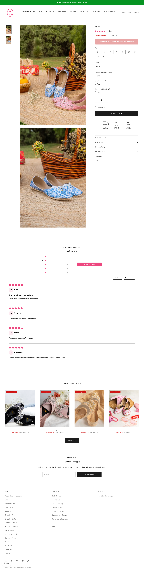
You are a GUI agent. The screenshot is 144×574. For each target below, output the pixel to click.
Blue (98, 67)
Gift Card (102, 14)
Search (111, 14)
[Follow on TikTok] (28, 561)
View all (72, 441)
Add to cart (116, 113)
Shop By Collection (30, 14)
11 (135, 52)
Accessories (44, 14)
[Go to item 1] (8, 29)
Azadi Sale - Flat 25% (28, 11)
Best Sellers (62, 11)
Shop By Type (84, 11)
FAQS (54, 523)
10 (129, 52)
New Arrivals (50, 11)
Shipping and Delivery (60, 515)
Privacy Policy (57, 507)
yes (98, 76)
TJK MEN (92, 14)
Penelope (124, 430)
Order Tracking (57, 503)
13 (104, 57)
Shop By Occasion (109, 11)
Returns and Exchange (60, 519)
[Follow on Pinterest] (17, 561)
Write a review (89, 264)
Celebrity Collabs (57, 14)
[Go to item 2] (8, 40)
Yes (98, 84)
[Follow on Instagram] (12, 561)
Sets (40, 11)
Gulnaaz (89, 430)
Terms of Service (58, 511)
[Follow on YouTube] (23, 561)
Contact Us (56, 500)
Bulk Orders (56, 496)
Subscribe (89, 475)
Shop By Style (96, 11)
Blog (53, 526)
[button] (100, 31)
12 (98, 57)
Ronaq (55, 430)
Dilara (20, 430)
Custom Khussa (72, 14)
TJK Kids (83, 14)
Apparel (73, 11)
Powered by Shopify (25, 568)
